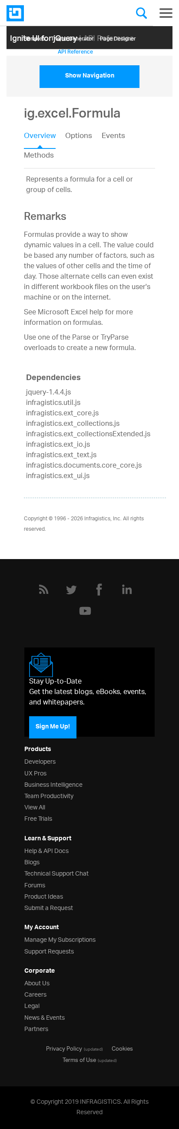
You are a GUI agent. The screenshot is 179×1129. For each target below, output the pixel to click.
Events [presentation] (113, 136)
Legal (32, 1005)
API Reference (75, 50)
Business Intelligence (53, 784)
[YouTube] (85, 611)
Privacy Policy (64, 1048)
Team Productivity (48, 795)
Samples (34, 37)
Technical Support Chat (56, 872)
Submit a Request (48, 907)
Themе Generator (72, 37)
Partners (36, 1028)
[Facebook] (99, 589)
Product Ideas (43, 895)
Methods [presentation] (39, 155)
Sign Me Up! (53, 727)
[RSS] (43, 589)
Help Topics (38, 50)
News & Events (44, 1016)
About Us (37, 982)
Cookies (122, 1048)
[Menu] (165, 13)
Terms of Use (79, 1059)
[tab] (44, 138)
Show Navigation (89, 77)
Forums (34, 884)
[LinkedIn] (127, 589)
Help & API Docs (46, 850)
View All (34, 806)
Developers (40, 760)
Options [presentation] (78, 136)
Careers (35, 993)
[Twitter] (71, 589)
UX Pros (35, 772)
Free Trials (38, 817)
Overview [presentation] (40, 136)
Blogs (32, 861)
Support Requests (49, 950)
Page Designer (118, 37)
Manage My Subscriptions (60, 939)
